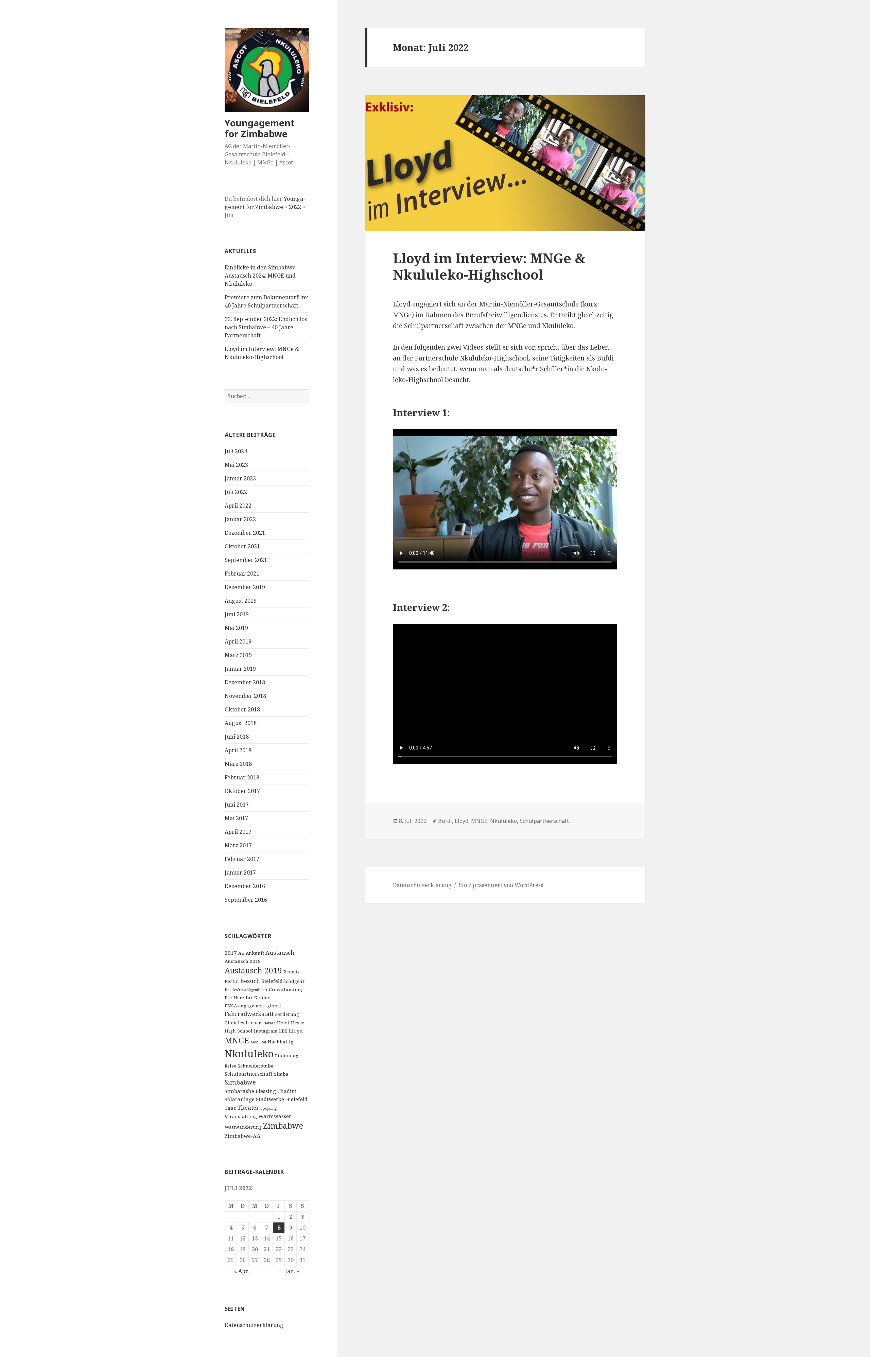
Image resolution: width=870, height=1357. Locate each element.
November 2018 (245, 696)
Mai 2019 (236, 628)
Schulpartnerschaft (249, 1073)
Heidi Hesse (290, 1023)
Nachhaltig (280, 1042)
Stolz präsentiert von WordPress (501, 885)
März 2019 (238, 655)
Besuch (250, 981)
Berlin (232, 981)
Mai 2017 (236, 818)
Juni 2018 (237, 736)
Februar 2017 (242, 859)
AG (241, 953)
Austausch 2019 (253, 970)
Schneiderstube (255, 1066)
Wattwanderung (243, 1127)
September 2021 (246, 560)
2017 (231, 952)
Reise (230, 1066)
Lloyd (296, 1030)
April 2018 (238, 750)
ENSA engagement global (253, 1006)
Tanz (230, 1108)
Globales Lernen (243, 1023)
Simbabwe (240, 1082)
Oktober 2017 (242, 791)
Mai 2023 (236, 465)
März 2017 (238, 845)
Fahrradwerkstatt (249, 1014)
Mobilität (258, 1042)
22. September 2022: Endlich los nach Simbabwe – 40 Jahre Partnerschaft (266, 327)
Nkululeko (249, 1053)
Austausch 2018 (243, 961)
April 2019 (238, 641)
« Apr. (241, 1271)
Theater (248, 1107)
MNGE (237, 1040)
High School (239, 1031)
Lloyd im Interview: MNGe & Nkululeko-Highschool (489, 266)
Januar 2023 (240, 478)
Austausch (279, 952)
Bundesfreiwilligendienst (246, 989)
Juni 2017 (237, 804)
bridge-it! (295, 981)
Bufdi (445, 821)
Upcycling (268, 1108)
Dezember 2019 (245, 587)
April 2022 (238, 505)
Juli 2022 (236, 492)
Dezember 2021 (245, 532)
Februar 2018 (242, 777)
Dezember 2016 (245, 886)
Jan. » (292, 1271)
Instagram (266, 1031)
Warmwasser (274, 1116)
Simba (281, 1074)
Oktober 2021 (242, 546)
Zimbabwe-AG (242, 1135)
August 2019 (241, 600)
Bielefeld (272, 980)
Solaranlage (240, 1099)
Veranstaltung (241, 1116)
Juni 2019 (237, 614)
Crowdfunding (285, 989)
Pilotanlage (288, 1056)
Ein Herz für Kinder (247, 997)
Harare (269, 1023)
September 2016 (246, 899)
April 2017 (238, 831)
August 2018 (241, 723)
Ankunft (255, 953)
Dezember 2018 (245, 682)
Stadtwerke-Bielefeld (282, 1099)
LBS (283, 1031)
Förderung (287, 1014)
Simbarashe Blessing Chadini (261, 1091)
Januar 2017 (240, 872)
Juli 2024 (236, 451)
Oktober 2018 (242, 709)
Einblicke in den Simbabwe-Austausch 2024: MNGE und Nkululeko (261, 275)
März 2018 (238, 764)
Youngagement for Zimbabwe (260, 128)
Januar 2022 (240, 519)
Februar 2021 (242, 573)
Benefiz (291, 972)
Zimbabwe (283, 1126)
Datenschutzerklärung (254, 1325)
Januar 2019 (240, 668)
